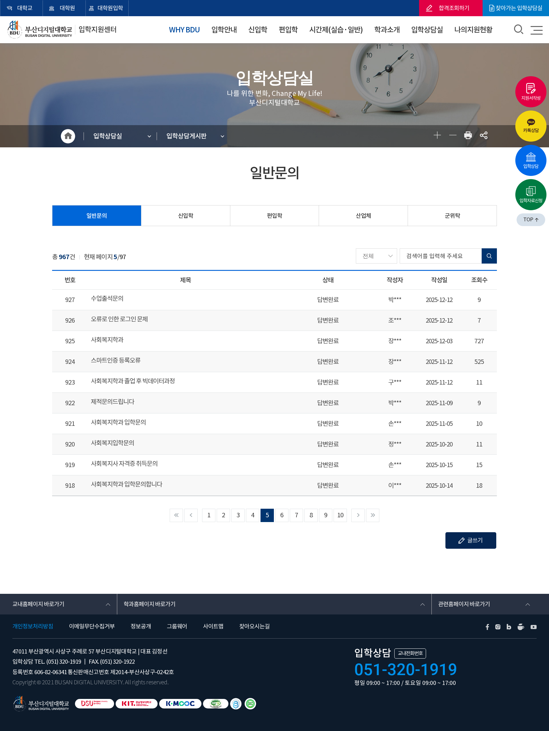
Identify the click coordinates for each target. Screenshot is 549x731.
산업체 (363, 215)
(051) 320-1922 (117, 661)
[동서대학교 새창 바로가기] (94, 703)
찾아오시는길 (254, 626)
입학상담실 (427, 29)
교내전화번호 (410, 653)
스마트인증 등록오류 (115, 361)
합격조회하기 (454, 8)
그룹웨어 (177, 626)
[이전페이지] (191, 515)
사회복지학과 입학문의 (118, 422)
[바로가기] (250, 703)
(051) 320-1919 (63, 661)
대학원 (67, 8)
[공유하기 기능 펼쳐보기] (483, 136)
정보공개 (141, 626)
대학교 (24, 8)
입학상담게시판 (186, 136)
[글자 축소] (452, 136)
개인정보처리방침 (32, 626)
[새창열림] (468, 136)
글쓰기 (475, 540)
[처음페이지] (176, 515)
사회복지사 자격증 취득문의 (124, 464)
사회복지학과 (107, 340)
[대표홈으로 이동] (39, 29)
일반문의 (96, 215)
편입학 (288, 29)
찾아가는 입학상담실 (519, 8)
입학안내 (224, 29)
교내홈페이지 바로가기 (38, 604)
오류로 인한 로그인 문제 (119, 319)
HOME (68, 136)
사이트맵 (213, 626)
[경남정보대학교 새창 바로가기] (137, 703)
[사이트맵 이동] (537, 30)
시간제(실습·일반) (336, 29)
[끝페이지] (372, 515)
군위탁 (452, 215)
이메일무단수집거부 (92, 626)
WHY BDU (184, 29)
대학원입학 (110, 8)
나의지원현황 (473, 29)
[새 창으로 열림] (487, 626)
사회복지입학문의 (112, 443)
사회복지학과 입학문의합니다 (126, 484)
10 (340, 515)
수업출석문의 (107, 299)
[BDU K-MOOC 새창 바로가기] (180, 703)
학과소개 (387, 29)
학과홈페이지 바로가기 (149, 604)
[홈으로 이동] (40, 703)
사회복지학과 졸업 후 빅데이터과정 (133, 381)
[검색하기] (518, 30)
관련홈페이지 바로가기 (464, 604)
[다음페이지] (358, 515)
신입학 (257, 29)
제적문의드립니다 (112, 402)
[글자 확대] (437, 136)
